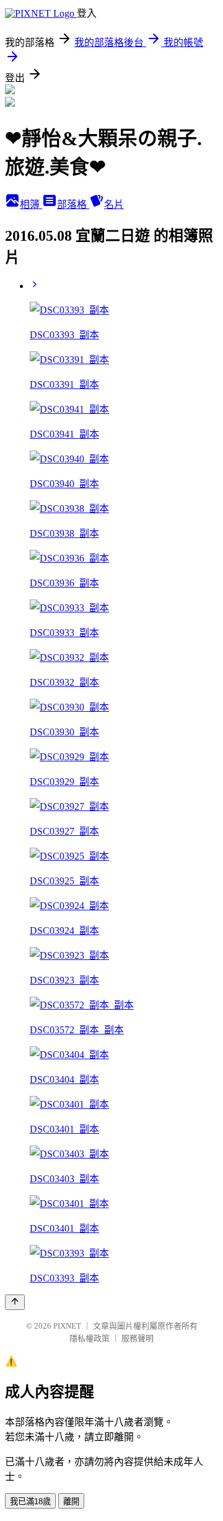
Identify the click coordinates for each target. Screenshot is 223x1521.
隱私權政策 (89, 1338)
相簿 (31, 204)
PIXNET (67, 1325)
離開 (71, 1501)
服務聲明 (137, 1338)
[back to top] (15, 1302)
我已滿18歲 (30, 1501)
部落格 (73, 204)
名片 (114, 204)
